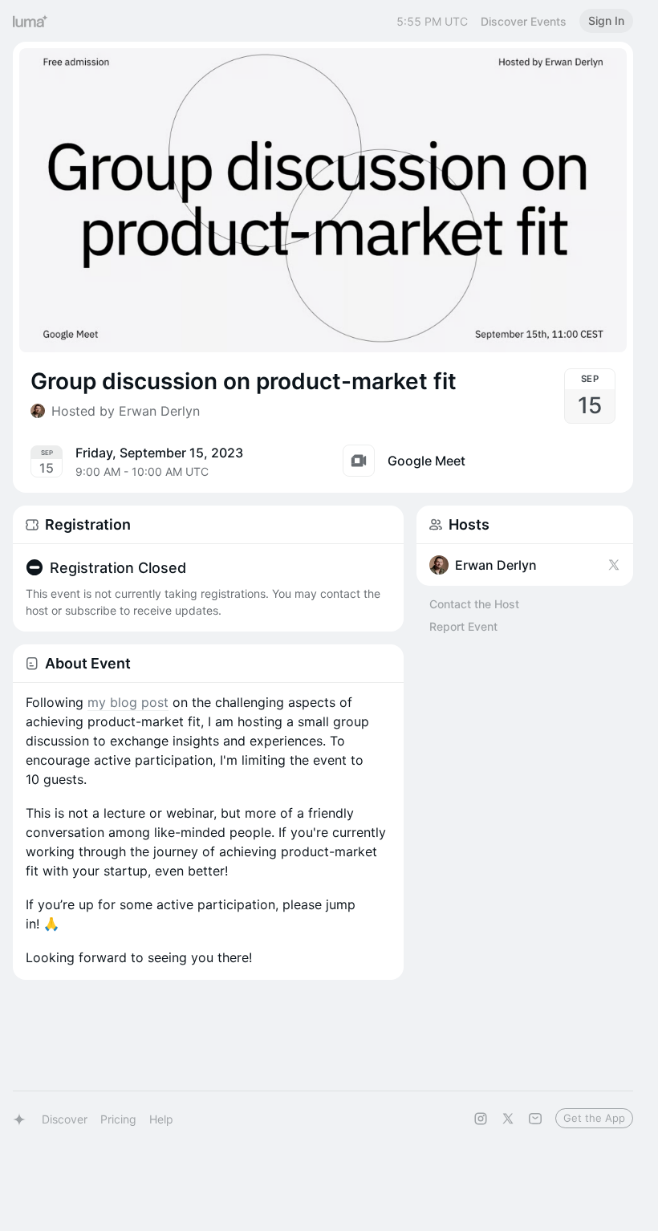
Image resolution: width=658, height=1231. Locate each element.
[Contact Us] (535, 1118)
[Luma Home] (30, 21)
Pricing (118, 1119)
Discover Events (524, 21)
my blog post (128, 702)
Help (161, 1119)
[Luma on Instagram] (480, 1118)
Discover (64, 1119)
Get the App (594, 1117)
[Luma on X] (508, 1118)
